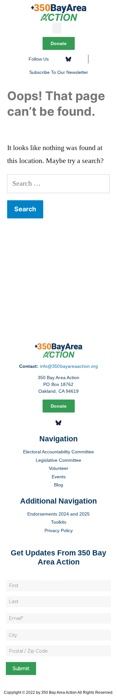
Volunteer (58, 468)
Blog (58, 484)
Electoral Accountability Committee (58, 451)
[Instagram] (78, 59)
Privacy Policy (59, 530)
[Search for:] (58, 183)
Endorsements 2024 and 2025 (58, 514)
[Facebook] (58, 59)
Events (59, 476)
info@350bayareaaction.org (69, 366)
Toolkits (58, 522)
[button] (56, 28)
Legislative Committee (58, 460)
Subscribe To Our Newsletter (58, 72)
